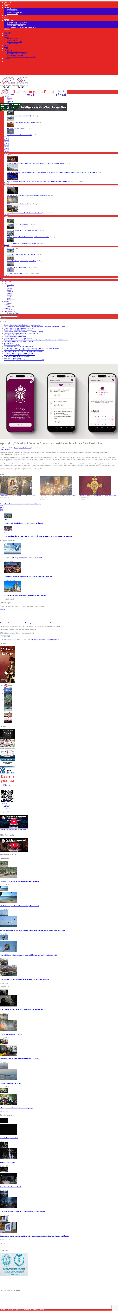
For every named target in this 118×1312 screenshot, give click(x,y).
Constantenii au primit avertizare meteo (15, 336)
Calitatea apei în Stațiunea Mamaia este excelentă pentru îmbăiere (23, 333)
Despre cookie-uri (12, 10)
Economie (10, 101)
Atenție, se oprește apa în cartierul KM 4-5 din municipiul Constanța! (24, 360)
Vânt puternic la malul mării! (12, 345)
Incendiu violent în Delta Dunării (17, 267)
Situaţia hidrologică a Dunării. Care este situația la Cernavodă (19, 906)
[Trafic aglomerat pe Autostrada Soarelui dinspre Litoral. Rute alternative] (10, 235)
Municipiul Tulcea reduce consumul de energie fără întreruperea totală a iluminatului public (28, 955)
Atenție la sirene (8, 343)
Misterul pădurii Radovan (8, 1162)
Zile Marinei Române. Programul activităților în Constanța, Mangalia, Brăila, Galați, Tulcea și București (32, 930)
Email (8, 449)
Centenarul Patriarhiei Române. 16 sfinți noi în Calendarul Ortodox (17, 495)
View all (6, 136)
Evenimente (10, 186)
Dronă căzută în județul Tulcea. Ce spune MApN (21, 261)
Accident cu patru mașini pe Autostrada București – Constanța (25, 213)
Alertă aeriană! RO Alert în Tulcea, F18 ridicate (21, 122)
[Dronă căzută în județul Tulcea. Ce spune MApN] (10, 259)
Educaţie (9, 99)
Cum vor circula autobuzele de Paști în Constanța (18, 338)
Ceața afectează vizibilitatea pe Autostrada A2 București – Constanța (23, 331)
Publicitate (7, 29)
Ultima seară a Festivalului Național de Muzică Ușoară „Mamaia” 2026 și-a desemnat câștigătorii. (35, 163)
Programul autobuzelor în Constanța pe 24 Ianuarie (18, 341)
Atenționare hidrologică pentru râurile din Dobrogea (19, 346)
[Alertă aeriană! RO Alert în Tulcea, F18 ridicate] (10, 120)
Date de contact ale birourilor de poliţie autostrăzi (21, 27)
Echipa (6, 5)
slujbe (29, 504)
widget (39, 504)
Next (5, 532)
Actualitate (10, 94)
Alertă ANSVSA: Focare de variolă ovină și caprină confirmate (19, 881)
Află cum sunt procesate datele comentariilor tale (45, 639)
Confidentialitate (12, 9)
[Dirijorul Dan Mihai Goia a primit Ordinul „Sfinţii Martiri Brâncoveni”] (98, 485)
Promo (16, 448)
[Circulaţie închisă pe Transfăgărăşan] (10, 222)
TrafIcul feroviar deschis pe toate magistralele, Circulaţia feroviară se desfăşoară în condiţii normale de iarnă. (35, 326)
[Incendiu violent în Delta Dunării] (10, 265)
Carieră (6, 15)
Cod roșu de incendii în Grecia (16, 128)
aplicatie (10, 504)
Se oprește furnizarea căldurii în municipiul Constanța (19, 355)
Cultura (9, 98)
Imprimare (3, 449)
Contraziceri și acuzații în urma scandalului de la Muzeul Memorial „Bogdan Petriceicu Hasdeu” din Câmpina (34, 1236)
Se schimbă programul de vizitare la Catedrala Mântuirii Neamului (25, 595)
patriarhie (25, 504)
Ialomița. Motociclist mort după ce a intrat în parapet (16, 1108)
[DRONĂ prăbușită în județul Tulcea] (10, 272)
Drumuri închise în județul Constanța (14, 335)
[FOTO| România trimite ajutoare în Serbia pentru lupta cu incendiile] (12, 193)
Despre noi (7, 4)
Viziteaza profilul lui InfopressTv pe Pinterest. (13, 829)
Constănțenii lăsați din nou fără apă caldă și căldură (18, 328)
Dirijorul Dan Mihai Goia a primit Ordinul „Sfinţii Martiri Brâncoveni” (98, 495)
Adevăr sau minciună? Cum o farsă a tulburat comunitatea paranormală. (23, 1211)
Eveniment (7, 184)
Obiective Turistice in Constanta (16, 24)
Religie (21, 448)
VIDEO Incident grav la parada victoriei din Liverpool (23, 243)
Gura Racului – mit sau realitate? (10, 1187)
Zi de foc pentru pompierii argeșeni (17, 204)
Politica (9, 104)
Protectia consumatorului (14, 12)
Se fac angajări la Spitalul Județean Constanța (17, 356)
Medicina (10, 103)
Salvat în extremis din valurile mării (11, 1083)
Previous (6, 519)
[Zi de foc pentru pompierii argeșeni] (12, 202)
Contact (6, 17)
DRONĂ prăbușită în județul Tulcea (17, 273)
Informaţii (6, 7)
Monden (6, 153)
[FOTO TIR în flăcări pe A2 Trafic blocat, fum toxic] (10, 229)
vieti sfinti (34, 504)
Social (9, 106)
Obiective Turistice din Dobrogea (17, 22)
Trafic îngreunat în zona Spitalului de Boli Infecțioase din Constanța (23, 351)
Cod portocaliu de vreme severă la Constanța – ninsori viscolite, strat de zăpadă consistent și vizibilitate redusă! (36, 340)
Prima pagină (7, 2)
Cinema (9, 96)
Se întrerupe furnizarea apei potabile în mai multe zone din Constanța (24, 350)
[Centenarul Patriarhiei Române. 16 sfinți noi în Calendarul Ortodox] (19, 485)
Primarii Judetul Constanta (15, 25)
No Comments (27, 448)
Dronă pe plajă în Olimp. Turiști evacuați (19, 116)
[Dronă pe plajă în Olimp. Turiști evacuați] (10, 114)
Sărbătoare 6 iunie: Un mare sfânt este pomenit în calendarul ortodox (58, 495)
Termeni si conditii (12, 14)
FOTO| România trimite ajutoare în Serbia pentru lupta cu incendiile (27, 195)
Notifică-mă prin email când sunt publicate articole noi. (18, 633)
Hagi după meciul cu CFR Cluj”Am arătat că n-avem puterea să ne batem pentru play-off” (38, 536)
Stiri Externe (11, 109)
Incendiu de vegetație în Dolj (9, 1138)
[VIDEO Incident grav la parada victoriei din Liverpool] (10, 241)
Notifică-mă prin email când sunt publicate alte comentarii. (19, 629)
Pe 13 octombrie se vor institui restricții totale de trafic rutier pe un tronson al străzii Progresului (31, 348)
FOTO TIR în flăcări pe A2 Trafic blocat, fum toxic (22, 230)
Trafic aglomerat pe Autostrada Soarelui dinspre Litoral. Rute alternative (28, 237)
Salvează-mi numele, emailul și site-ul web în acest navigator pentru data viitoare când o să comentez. (31, 626)
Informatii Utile (8, 20)
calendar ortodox (17, 504)
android (6, 504)
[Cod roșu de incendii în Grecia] (10, 127)
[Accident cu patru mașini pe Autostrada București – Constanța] (12, 211)
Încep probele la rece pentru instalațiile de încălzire (18, 353)
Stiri (5, 93)
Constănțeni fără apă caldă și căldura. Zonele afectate (19, 330)
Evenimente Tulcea (9, 246)
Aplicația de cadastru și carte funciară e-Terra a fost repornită (23, 558)
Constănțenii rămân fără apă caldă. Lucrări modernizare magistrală (23, 325)
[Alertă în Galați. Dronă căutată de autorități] (10, 133)
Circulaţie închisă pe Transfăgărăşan (17, 224)
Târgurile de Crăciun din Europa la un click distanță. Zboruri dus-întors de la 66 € (29, 576)
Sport (9, 108)
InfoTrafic (6, 216)
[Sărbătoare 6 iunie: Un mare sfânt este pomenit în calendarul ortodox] (58, 485)
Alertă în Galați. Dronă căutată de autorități (19, 135)
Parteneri (6, 19)
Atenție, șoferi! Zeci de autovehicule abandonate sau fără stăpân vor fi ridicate (24, 979)
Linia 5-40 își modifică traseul (12, 358)
